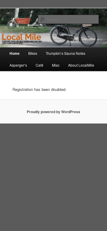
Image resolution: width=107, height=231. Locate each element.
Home (15, 53)
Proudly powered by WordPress (53, 111)
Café (39, 65)
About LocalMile (81, 65)
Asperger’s (18, 65)
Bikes (32, 53)
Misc (55, 65)
